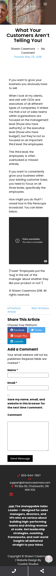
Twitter (38, 330)
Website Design (27, 560)
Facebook (18, 330)
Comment (14, 415)
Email (12, 383)
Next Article (39, 308)
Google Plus (20, 335)
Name (12, 370)
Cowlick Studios (28, 564)
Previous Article (14, 310)
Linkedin (18, 341)
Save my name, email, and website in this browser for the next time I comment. (26, 403)
